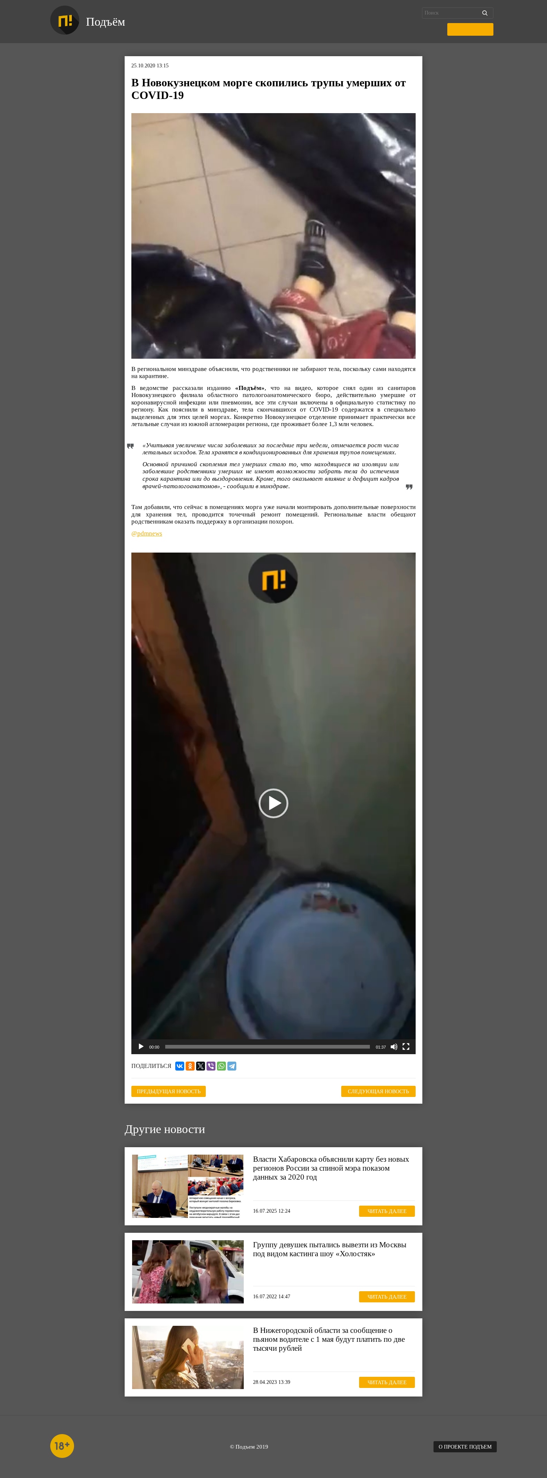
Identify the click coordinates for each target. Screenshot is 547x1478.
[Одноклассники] (190, 1066)
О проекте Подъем (465, 1447)
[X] (200, 1066)
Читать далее (387, 1211)
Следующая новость (378, 1091)
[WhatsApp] (221, 1066)
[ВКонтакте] (179, 1066)
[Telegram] (231, 1066)
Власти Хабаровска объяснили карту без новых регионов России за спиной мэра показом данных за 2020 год (331, 1168)
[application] (273, 803)
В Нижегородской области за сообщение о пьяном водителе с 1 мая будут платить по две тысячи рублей (329, 1339)
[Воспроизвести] (141, 1046)
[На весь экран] (406, 1046)
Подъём (105, 21)
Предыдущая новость (169, 1091)
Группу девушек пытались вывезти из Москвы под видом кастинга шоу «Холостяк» (329, 1249)
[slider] (267, 1047)
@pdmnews (146, 533)
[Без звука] (394, 1046)
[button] (273, 803)
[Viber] (211, 1066)
